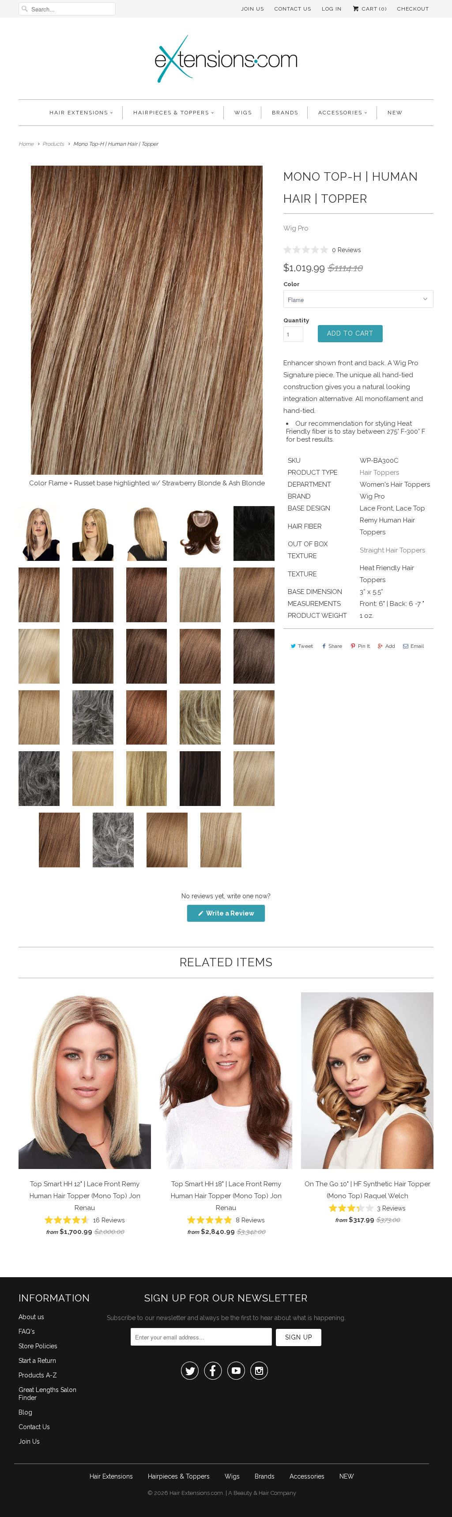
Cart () (373, 9)
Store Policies (38, 1346)
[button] (322, 249)
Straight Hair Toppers (392, 550)
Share (335, 646)
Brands (285, 113)
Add (390, 646)
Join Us (252, 9)
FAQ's (27, 1331)
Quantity (296, 320)
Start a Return (37, 1360)
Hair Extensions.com (196, 1493)
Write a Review (235, 915)
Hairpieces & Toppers (171, 113)
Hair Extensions (78, 113)
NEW (395, 113)
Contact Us (293, 9)
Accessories (340, 113)
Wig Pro (296, 228)
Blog (25, 1412)
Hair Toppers (379, 473)
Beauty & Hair (251, 1493)
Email (417, 646)
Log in (332, 9)
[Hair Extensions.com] (226, 61)
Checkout (413, 9)
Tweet (305, 646)
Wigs (243, 113)
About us (31, 1316)
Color (291, 284)
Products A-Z (38, 1375)
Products (53, 144)
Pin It (364, 646)
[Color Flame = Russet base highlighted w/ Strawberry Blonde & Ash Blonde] (147, 320)
